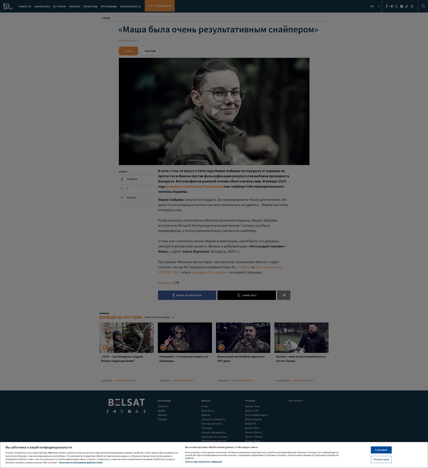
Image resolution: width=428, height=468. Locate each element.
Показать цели (381, 459)
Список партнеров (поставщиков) (203, 461)
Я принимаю (381, 449)
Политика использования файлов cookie (81, 462)
